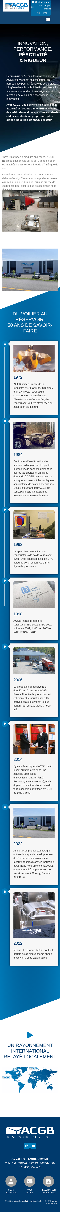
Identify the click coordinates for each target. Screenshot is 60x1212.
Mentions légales (36, 1201)
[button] (48, 20)
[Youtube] (33, 1146)
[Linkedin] (27, 1146)
